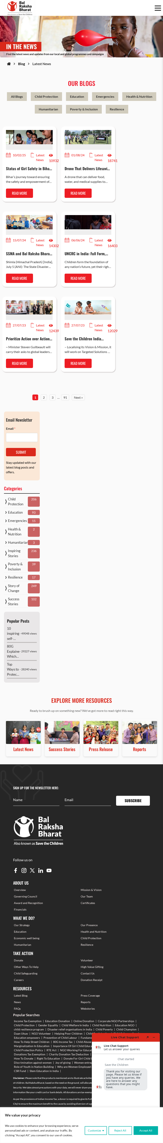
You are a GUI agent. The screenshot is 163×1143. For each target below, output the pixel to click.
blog (21, 64)
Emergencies (105, 96)
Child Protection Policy (28, 1050)
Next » (78, 397)
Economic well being (26, 938)
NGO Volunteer (41, 1033)
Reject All (120, 1130)
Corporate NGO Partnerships (116, 1021)
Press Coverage (90, 995)
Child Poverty (104, 1029)
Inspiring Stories (14, 553)
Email (10, 428)
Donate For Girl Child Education (84, 1058)
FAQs (17, 1008)
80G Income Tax (63, 1041)
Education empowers (27, 1037)
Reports (85, 1002)
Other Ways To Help (26, 966)
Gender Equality (48, 1025)
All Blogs (17, 96)
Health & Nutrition (139, 96)
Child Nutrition (101, 1025)
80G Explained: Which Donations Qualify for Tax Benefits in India (13, 651)
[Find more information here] (126, 1086)
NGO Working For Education (78, 1050)
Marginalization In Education (31, 1046)
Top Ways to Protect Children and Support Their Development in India (13, 669)
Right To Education (48, 1058)
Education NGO (124, 1025)
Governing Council (25, 896)
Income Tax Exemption (28, 1021)
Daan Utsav (21, 1033)
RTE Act (51, 1050)
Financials (20, 909)
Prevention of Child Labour (60, 1037)
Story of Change (13, 588)
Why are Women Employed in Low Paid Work (85, 1066)
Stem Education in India (44, 1071)
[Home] (9, 64)
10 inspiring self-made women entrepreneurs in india (13, 633)
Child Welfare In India (75, 1025)
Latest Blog (20, 995)
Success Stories (13, 601)
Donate (18, 960)
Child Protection (46, 96)
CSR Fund (20, 1071)
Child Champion (126, 1029)
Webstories (88, 1008)
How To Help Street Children (31, 1041)
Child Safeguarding (25, 973)
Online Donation (84, 1021)
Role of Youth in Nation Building (34, 1066)
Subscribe (133, 800)
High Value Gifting (92, 966)
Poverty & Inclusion (84, 109)
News (17, 1002)
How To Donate (23, 1058)
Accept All (145, 1130)
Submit (21, 452)
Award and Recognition (28, 903)
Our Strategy (22, 925)
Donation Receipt (91, 980)
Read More (19, 193)
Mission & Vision (91, 890)
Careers (19, 980)
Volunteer (87, 960)
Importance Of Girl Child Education (75, 1046)
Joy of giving (63, 1062)
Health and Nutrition (94, 931)
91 (65, 397)
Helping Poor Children (68, 1033)
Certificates (88, 903)
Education (77, 96)
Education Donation (57, 1021)
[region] (81, 1125)
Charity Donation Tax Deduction (69, 1054)
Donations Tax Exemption (29, 1054)
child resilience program (29, 1029)
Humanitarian (48, 109)
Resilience (117, 109)
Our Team (87, 896)
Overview (20, 890)
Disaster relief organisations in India (70, 1029)
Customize (94, 1130)
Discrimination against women (33, 1062)
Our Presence (89, 925)
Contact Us (87, 973)
